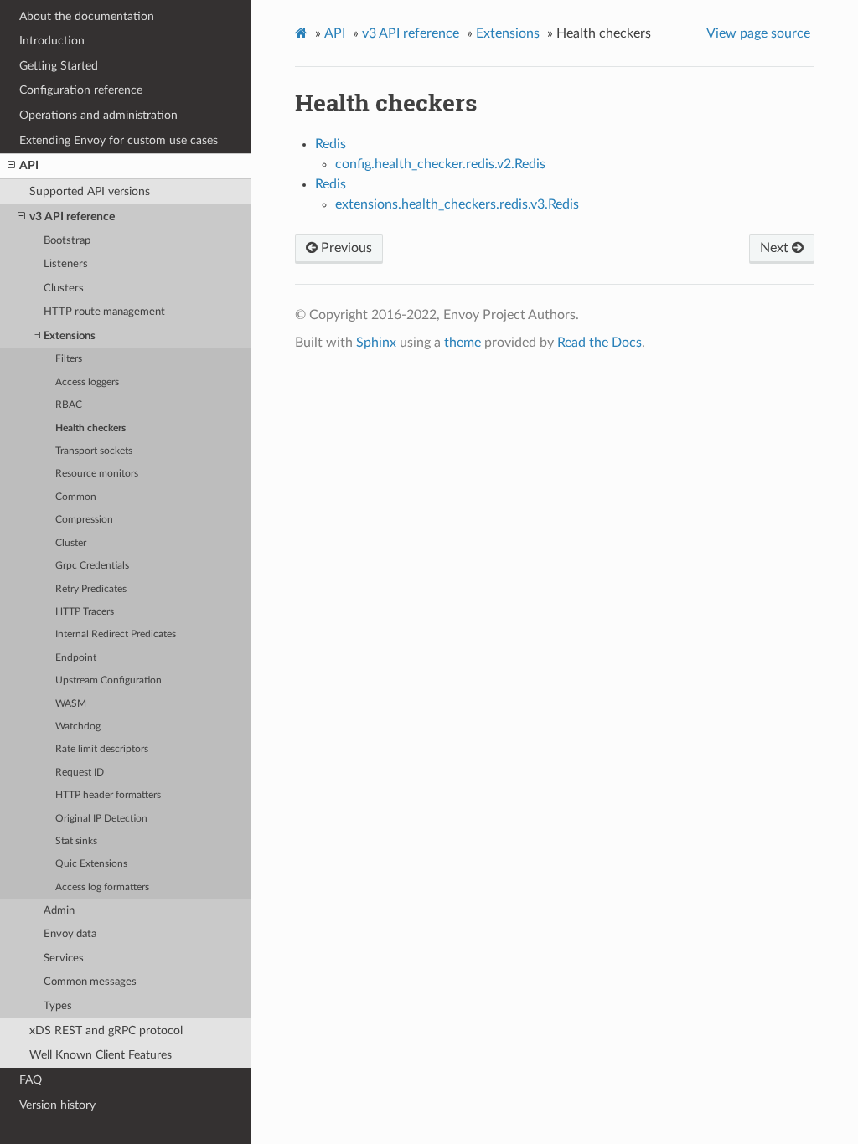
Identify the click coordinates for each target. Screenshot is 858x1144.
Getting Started (58, 65)
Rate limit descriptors (101, 749)
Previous (345, 248)
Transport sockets (93, 451)
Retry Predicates (91, 589)
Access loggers (87, 382)
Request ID (79, 772)
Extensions (70, 336)
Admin (59, 910)
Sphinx (376, 342)
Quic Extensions (91, 863)
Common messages (90, 982)
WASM (70, 704)
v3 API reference (72, 216)
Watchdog (78, 726)
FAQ (30, 1080)
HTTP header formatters (108, 795)
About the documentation (86, 16)
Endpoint (75, 657)
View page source (758, 33)
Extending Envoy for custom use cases (118, 140)
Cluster (70, 543)
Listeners (66, 264)
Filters (68, 358)
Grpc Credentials (92, 565)
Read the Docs (599, 342)
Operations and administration (98, 115)
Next (776, 248)
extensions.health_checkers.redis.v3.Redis (457, 204)
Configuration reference (80, 90)
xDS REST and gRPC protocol (106, 1030)
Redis (330, 144)
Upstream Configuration (108, 680)
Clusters (64, 288)
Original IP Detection (101, 818)
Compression (84, 519)
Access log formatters (102, 887)
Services (64, 958)
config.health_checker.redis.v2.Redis (440, 164)
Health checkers (90, 428)
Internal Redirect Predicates (115, 634)
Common (75, 497)
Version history (57, 1105)
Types (58, 1006)
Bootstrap (67, 240)
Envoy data (70, 934)
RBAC (68, 405)
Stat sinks (76, 841)
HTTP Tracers (84, 611)
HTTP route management (104, 312)
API (29, 165)
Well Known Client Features (100, 1055)
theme (462, 342)
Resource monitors (96, 473)
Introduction (52, 40)
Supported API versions (89, 191)
